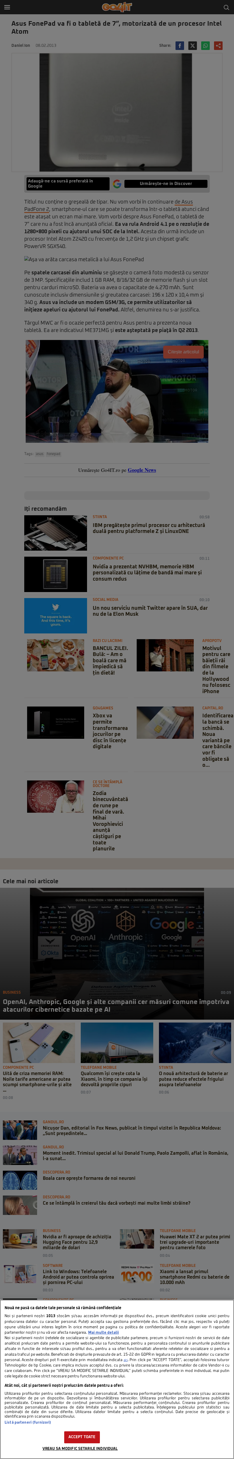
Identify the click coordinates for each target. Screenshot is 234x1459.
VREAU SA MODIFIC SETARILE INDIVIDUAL (80, 1449)
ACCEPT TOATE (82, 1437)
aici (126, 1360)
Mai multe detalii (103, 1333)
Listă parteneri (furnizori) (28, 1422)
